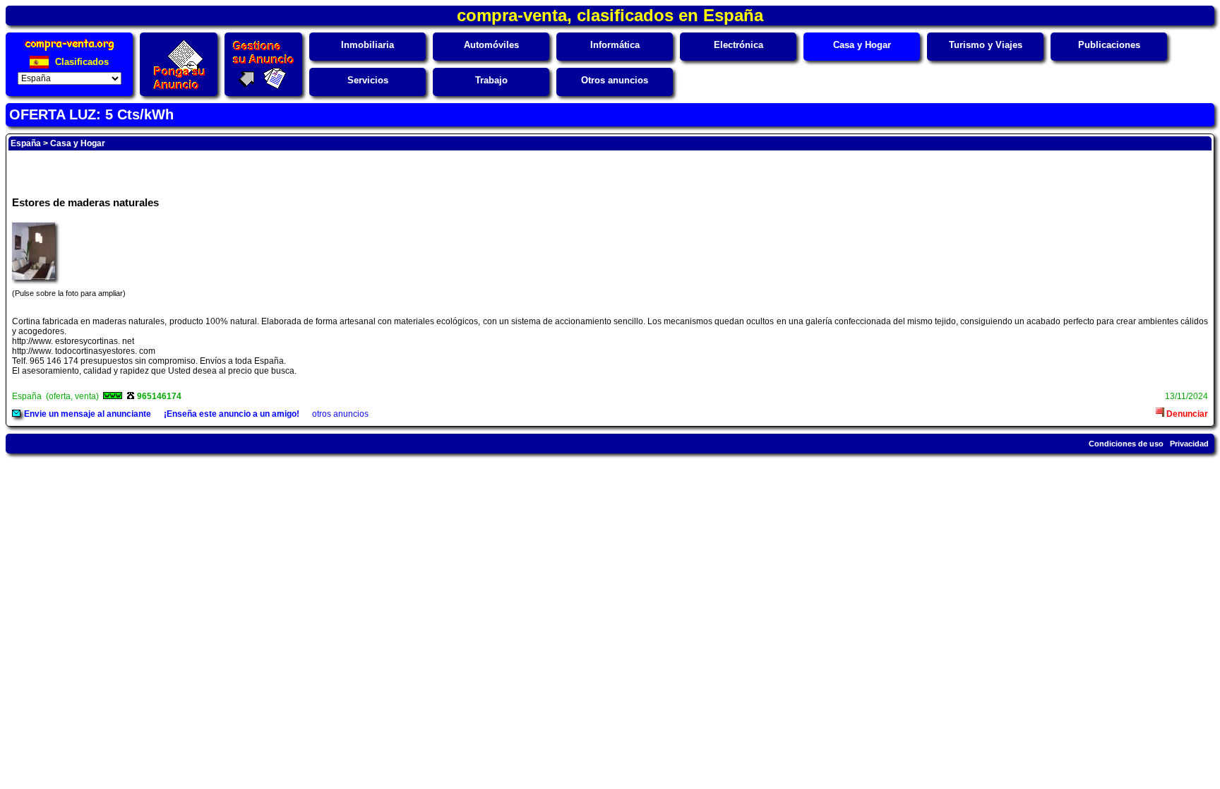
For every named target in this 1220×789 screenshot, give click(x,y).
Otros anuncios (614, 80)
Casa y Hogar (862, 45)
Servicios (367, 80)
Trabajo (491, 80)
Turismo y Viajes (985, 45)
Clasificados (80, 62)
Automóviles (491, 45)
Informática (615, 45)
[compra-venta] (69, 50)
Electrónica (738, 45)
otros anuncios (340, 414)
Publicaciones (1109, 45)
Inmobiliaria (367, 45)
